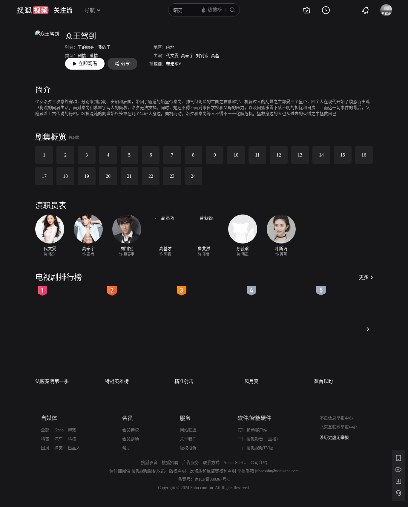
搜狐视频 (32, 10)
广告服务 (190, 462)
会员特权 (130, 430)
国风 (45, 448)
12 (278, 154)
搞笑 (58, 448)
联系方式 (211, 462)
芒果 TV (173, 64)
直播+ (273, 439)
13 (299, 154)
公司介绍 (258, 462)
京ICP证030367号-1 (212, 479)
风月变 (251, 381)
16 (363, 154)
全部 (45, 430)
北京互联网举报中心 (338, 427)
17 (44, 176)
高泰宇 (187, 55)
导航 (89, 10)
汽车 (58, 439)
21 (129, 176)
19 (86, 176)
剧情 (82, 55)
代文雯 (172, 55)
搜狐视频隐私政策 (148, 471)
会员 (127, 418)
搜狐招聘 (170, 462)
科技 (72, 439)
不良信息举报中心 (336, 418)
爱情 (94, 55)
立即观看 (87, 63)
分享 (125, 64)
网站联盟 (188, 430)
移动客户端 (256, 430)
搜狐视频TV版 (259, 448)
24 (193, 176)
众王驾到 (80, 36)
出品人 (74, 448)
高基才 (217, 55)
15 (342, 154)
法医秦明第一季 (52, 381)
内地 (170, 47)
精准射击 (184, 381)
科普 (45, 439)
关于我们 (188, 439)
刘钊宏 (202, 55)
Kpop (59, 430)
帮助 (126, 448)
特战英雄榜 (117, 381)
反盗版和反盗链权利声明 (213, 471)
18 (65, 176)
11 (257, 154)
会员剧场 (130, 439)
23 (172, 176)
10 (236, 154)
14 (321, 154)
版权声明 (177, 471)
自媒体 (49, 418)
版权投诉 (188, 448)
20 (108, 176)
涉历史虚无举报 (334, 437)
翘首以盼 (323, 381)
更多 (364, 277)
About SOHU (234, 462)
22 (150, 176)
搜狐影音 (254, 439)
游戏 (72, 430)
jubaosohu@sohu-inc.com (277, 471)
